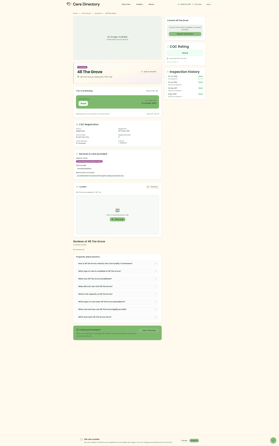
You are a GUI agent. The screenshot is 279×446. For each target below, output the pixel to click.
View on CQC (150, 91)
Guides (139, 4)
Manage (184, 440)
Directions (154, 187)
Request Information (185, 34)
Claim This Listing (149, 330)
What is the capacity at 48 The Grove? (95, 294)
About (151, 4)
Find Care (126, 4)
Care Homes (86, 13)
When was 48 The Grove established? (95, 279)
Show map (119, 219)
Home (75, 13)
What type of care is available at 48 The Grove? (99, 271)
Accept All (194, 440)
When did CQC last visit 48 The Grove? (95, 286)
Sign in (209, 4)
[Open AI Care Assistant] (273, 440)
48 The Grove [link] (111, 13)
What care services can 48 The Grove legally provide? (102, 309)
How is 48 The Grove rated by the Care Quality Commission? (105, 263)
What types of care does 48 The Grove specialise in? (101, 301)
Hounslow (98, 13)
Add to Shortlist (150, 72)
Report (200, 79)
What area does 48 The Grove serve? (94, 317)
